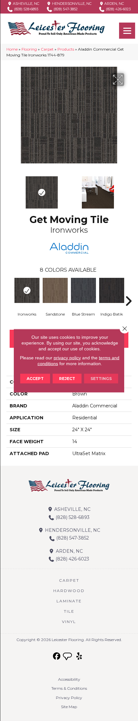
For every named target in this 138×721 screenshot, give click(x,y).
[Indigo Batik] (112, 290)
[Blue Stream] (83, 290)
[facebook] (57, 656)
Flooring (29, 49)
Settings (101, 378)
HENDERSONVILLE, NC (71, 3)
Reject (67, 378)
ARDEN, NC (113, 3)
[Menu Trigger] (127, 31)
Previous (9, 189)
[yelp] (79, 656)
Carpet (47, 49)
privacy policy (67, 357)
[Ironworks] (27, 290)
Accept (35, 378)
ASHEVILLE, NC (25, 3)
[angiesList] (68, 657)
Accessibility (69, 679)
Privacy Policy (69, 697)
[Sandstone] (55, 290)
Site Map (69, 706)
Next (128, 189)
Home (12, 49)
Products (65, 49)
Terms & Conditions (69, 688)
